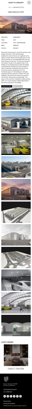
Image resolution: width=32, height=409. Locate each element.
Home (9, 7)
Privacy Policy (7, 401)
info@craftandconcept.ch (10, 389)
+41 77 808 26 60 (7, 391)
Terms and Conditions (9, 403)
